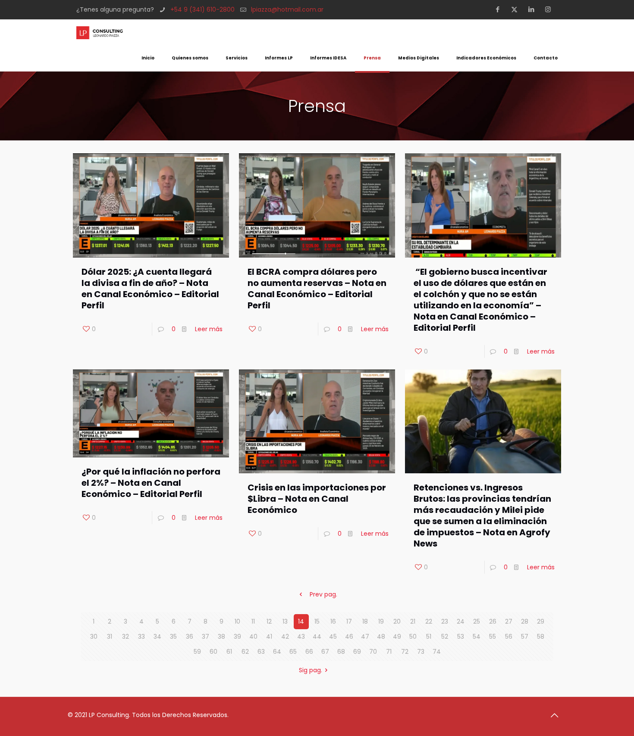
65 (293, 651)
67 (325, 651)
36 (189, 636)
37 (205, 636)
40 (253, 636)
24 (461, 621)
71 (389, 651)
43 (301, 636)
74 (437, 651)
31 (109, 636)
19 (381, 621)
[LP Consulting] (99, 32)
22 (428, 621)
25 (476, 621)
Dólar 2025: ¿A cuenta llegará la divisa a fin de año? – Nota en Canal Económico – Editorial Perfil (150, 288)
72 (404, 651)
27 (508, 621)
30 (93, 636)
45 (333, 636)
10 (237, 621)
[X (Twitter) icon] (517, 9)
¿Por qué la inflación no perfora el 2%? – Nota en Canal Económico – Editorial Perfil (151, 483)
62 (245, 651)
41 (269, 636)
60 (213, 651)
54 (476, 636)
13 (285, 621)
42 (285, 636)
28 (524, 621)
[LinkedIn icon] (534, 9)
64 (277, 651)
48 (381, 636)
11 (253, 621)
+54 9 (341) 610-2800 (202, 9)
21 (412, 621)
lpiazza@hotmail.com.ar (287, 9)
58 (540, 636)
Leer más (209, 329)
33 (141, 636)
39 (237, 636)
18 (365, 621)
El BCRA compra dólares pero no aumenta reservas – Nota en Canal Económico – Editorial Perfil (317, 288)
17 (349, 621)
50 (413, 636)
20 (397, 621)
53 (460, 636)
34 (157, 636)
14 (301, 621)
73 (420, 651)
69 (357, 651)
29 (540, 621)
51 (428, 636)
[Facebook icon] (500, 9)
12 (269, 621)
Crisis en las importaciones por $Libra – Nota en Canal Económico (317, 498)
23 (444, 621)
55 (492, 636)
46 (349, 636)
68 (341, 651)
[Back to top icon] (557, 715)
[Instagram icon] (550, 9)
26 (492, 621)
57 (524, 636)
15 (317, 621)
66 (309, 651)
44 (317, 636)
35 (173, 636)
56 (508, 636)
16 (333, 621)
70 (373, 651)
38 (221, 636)
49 (397, 636)
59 (197, 651)
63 (261, 651)
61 (229, 651)
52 (444, 636)
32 (125, 636)
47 (365, 636)
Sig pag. (310, 670)
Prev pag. (323, 594)
